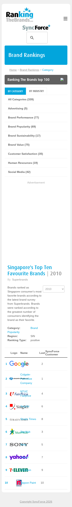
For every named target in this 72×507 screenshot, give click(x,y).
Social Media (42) (19, 171)
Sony (23, 444)
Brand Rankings (29, 69)
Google (24, 363)
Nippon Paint (28, 482)
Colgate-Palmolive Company (26, 379)
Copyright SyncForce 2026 (36, 501)
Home (13, 69)
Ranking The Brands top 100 (28, 80)
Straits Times (28, 419)
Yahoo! (24, 457)
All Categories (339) (21, 99)
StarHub (25, 431)
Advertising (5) (17, 108)
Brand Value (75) (19, 144)
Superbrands (20, 279)
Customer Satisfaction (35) (25, 153)
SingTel (24, 406)
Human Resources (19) (23, 162)
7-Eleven (25, 470)
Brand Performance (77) (23, 117)
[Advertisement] (36, 221)
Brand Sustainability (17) (24, 135)
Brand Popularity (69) (22, 126)
